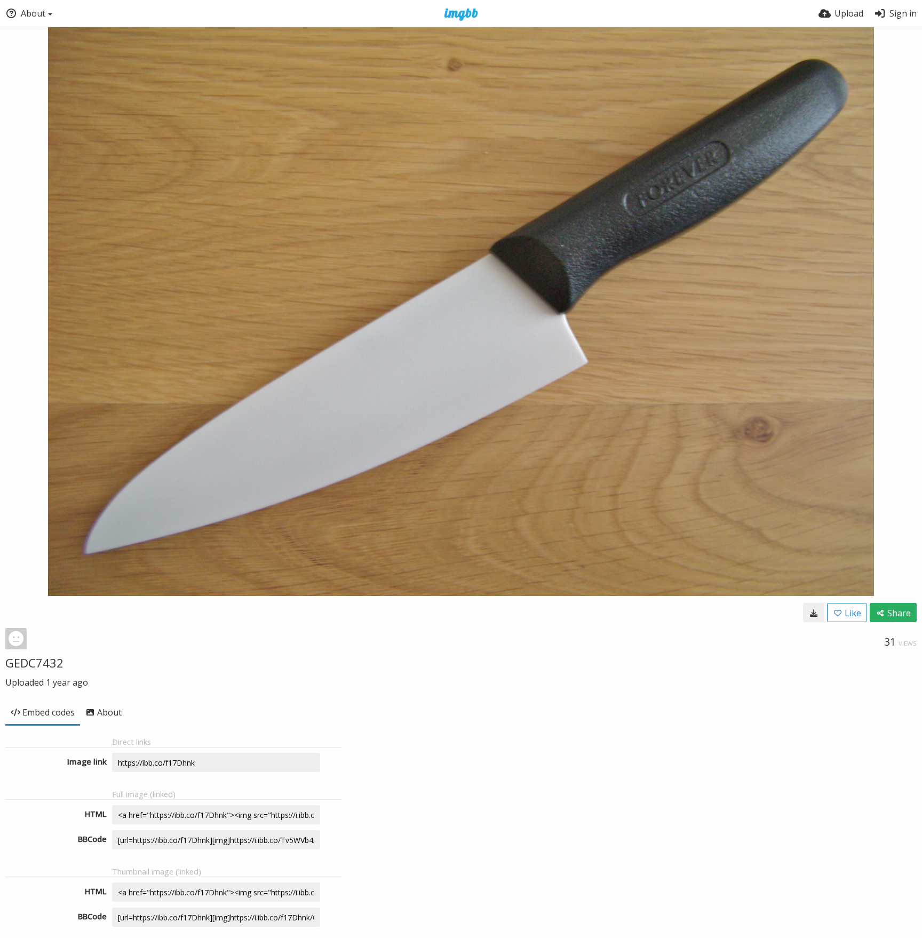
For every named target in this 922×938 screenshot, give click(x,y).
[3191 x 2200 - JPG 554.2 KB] (813, 612)
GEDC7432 (34, 663)
